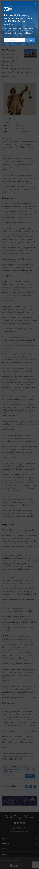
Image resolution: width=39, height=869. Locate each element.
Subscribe (30, 40)
